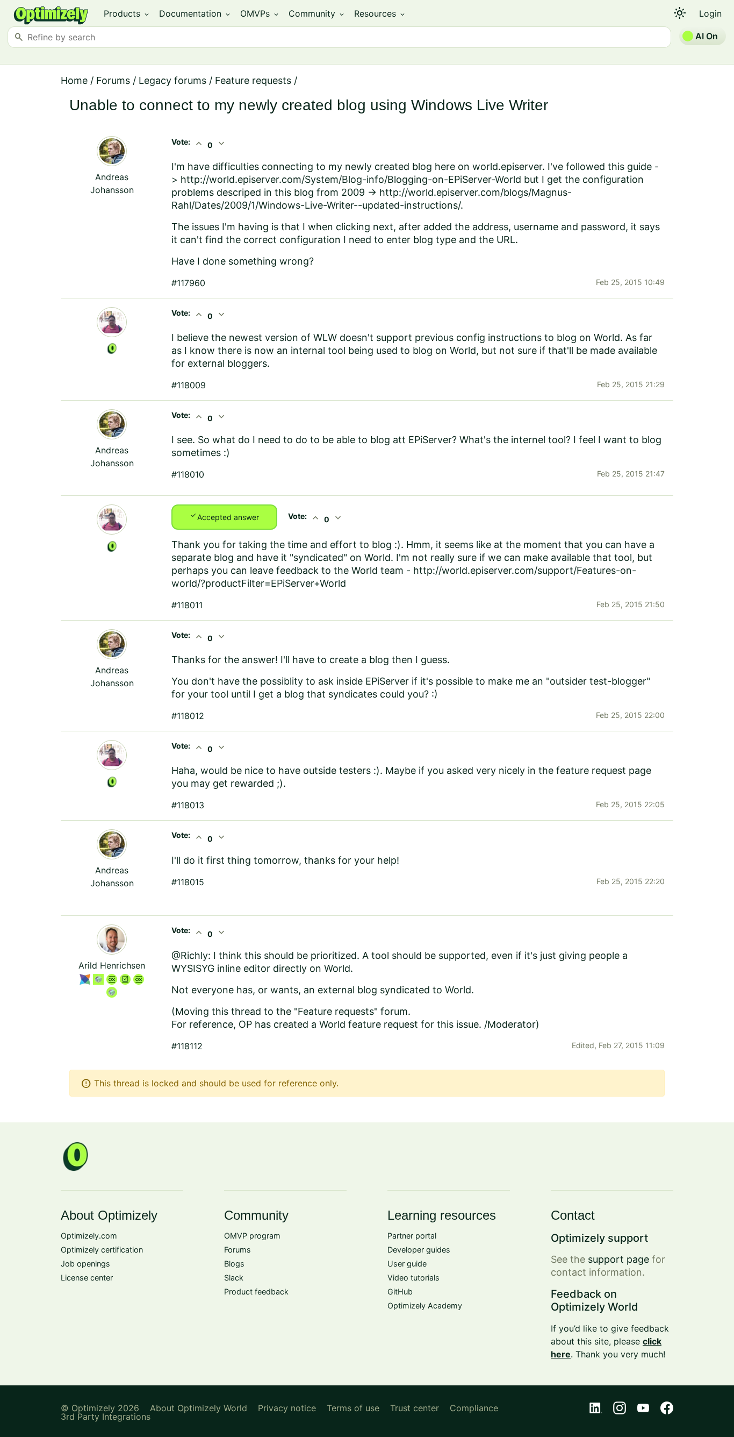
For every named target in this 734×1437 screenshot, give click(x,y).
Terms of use (353, 1408)
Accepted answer (224, 516)
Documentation (195, 13)
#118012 (187, 715)
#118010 (187, 474)
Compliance (474, 1408)
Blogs (234, 1263)
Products (127, 13)
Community (317, 13)
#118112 (187, 1046)
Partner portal (411, 1235)
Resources (380, 13)
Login (710, 13)
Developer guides (418, 1249)
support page (618, 1259)
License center (87, 1277)
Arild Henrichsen (111, 965)
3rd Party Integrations (105, 1416)
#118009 (188, 385)
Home (74, 80)
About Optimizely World (198, 1408)
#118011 (187, 605)
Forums (113, 80)
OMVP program (252, 1235)
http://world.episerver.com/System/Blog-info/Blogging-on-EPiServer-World (351, 179)
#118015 (187, 882)
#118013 (187, 805)
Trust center (414, 1408)
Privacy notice (287, 1408)
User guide (407, 1263)
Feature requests (253, 80)
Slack (233, 1277)
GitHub (400, 1291)
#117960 (188, 283)
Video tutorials (413, 1277)
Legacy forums (172, 80)
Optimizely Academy (424, 1305)
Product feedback (256, 1291)
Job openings (85, 1263)
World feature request (368, 1024)
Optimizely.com (89, 1235)
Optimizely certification (102, 1249)
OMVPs (260, 13)
